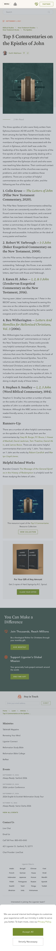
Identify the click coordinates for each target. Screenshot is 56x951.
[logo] (15, 4)
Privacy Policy (44, 921)
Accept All (28, 932)
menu (6, 4)
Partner (46, 4)
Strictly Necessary (27, 941)
